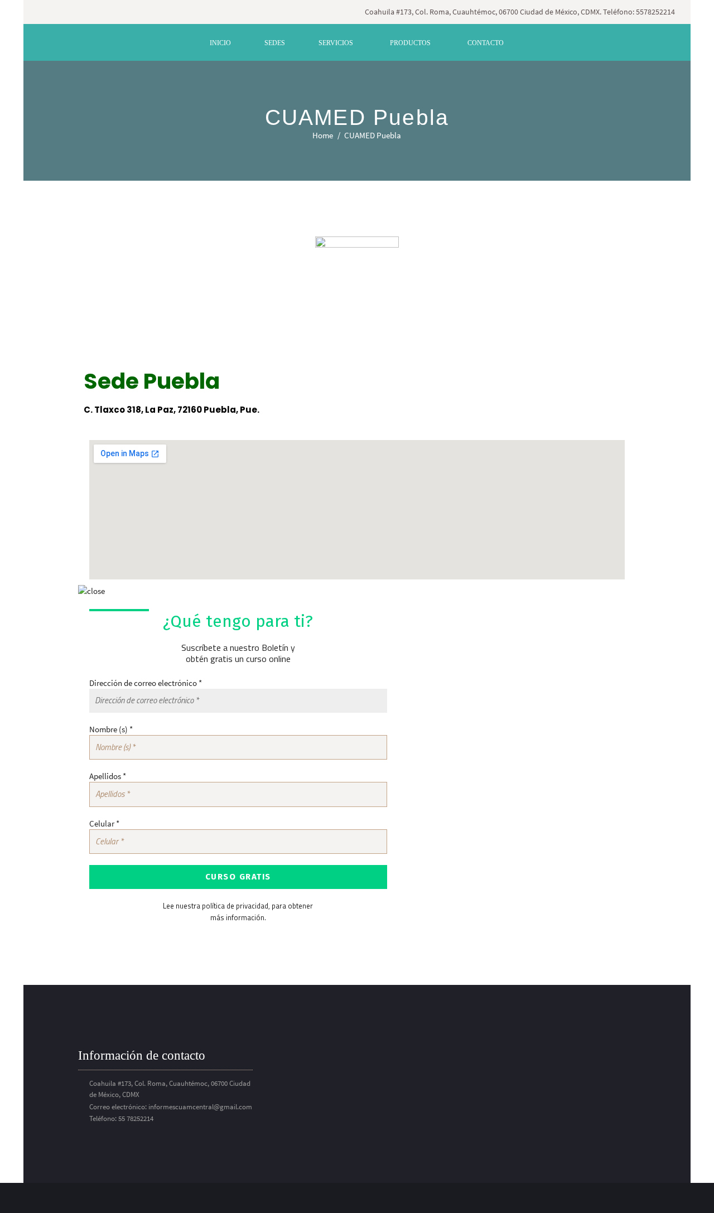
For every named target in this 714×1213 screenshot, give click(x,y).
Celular (104, 823)
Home (322, 135)
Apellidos (107, 776)
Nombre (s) (111, 729)
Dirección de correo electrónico (145, 683)
